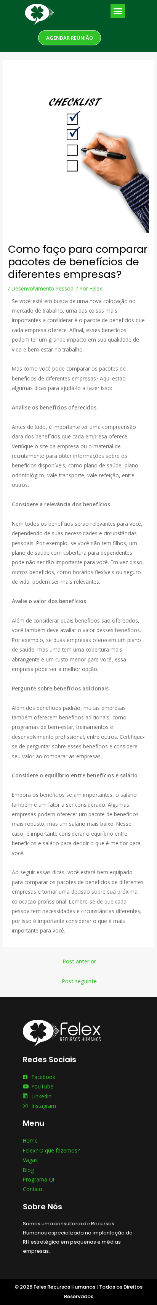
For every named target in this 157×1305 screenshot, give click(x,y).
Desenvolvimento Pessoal (43, 288)
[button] (118, 11)
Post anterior (79, 961)
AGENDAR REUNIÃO (69, 37)
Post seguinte (79, 981)
